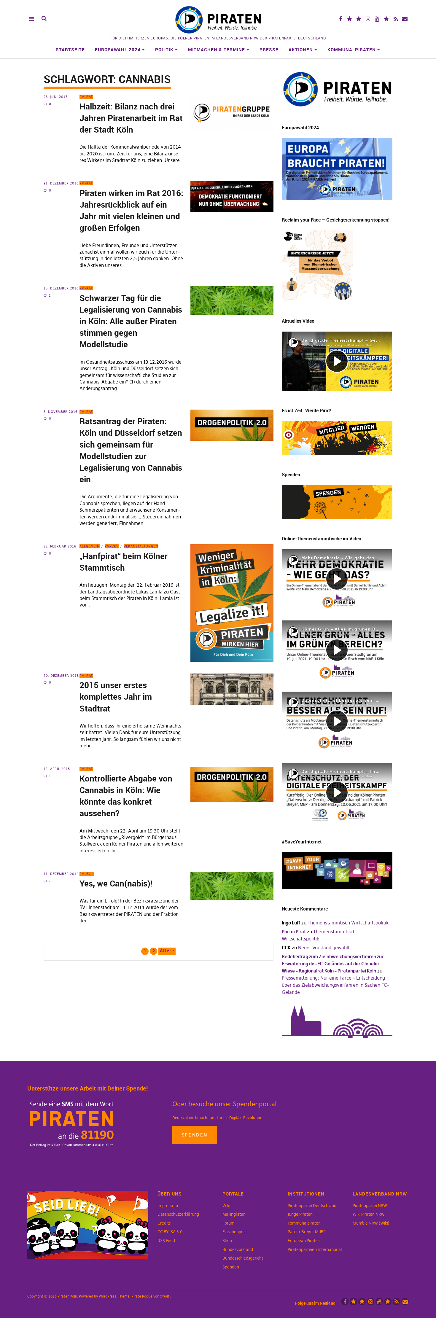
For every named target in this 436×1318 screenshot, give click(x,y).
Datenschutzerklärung (178, 1214)
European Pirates (303, 1240)
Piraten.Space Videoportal (386, 19)
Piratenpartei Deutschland (312, 1205)
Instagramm (368, 19)
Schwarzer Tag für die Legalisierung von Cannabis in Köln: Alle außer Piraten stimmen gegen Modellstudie (130, 321)
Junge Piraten (300, 1214)
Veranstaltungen (141, 546)
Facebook (340, 19)
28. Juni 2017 (56, 97)
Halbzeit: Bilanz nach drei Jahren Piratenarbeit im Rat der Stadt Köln (131, 118)
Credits (164, 1223)
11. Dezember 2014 (61, 874)
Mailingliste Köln (404, 19)
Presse (269, 49)
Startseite (70, 49)
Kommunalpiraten (351, 49)
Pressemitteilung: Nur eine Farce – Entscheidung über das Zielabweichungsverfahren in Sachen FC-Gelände (335, 985)
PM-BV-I (86, 874)
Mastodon (358, 19)
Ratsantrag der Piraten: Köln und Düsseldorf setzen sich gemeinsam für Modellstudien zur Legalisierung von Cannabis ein (130, 450)
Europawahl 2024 (118, 49)
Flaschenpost (234, 1231)
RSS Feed (166, 1240)
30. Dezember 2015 (61, 676)
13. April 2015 (57, 769)
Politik (164, 49)
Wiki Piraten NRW (369, 1214)
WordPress (107, 1296)
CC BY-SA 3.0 (170, 1231)
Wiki (226, 1205)
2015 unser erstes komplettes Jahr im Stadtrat (115, 696)
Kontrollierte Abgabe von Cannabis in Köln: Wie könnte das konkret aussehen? (125, 796)
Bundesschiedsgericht (242, 1258)
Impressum (167, 1205)
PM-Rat (86, 97)
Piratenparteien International (315, 1249)
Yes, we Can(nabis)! (116, 883)
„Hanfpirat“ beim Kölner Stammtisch (123, 561)
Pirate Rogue (141, 1296)
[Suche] (44, 18)
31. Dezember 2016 (61, 183)
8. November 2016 (60, 412)
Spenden (195, 1135)
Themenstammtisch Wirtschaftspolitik (348, 923)
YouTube (377, 19)
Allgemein (89, 546)
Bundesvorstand (237, 1249)
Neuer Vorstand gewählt (324, 948)
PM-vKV (112, 546)
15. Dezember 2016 (61, 288)
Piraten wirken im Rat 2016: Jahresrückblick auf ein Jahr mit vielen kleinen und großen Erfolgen (131, 210)
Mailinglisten (234, 1214)
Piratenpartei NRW (370, 1205)
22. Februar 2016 (60, 546)
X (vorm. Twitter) (349, 19)
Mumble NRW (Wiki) (371, 1223)
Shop (227, 1240)
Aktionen (301, 49)
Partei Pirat (294, 932)
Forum (228, 1223)
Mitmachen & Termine (216, 49)
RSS (395, 19)
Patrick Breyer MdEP (307, 1231)
